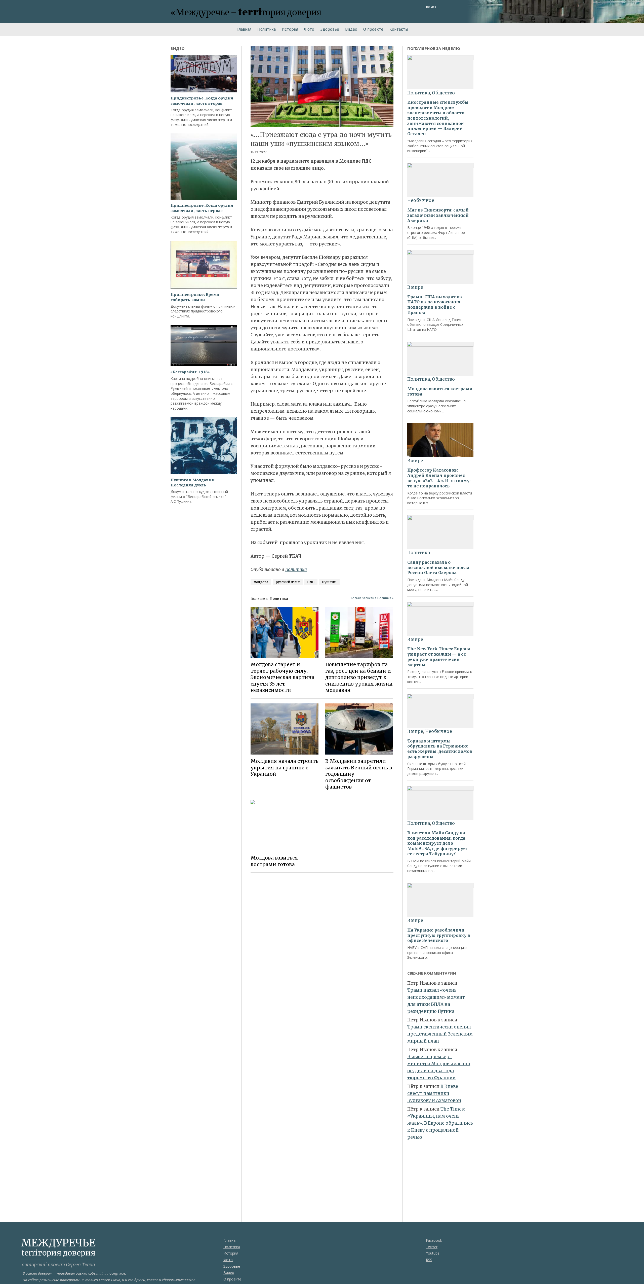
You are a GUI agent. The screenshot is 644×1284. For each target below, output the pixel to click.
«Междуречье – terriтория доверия (246, 11)
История (290, 29)
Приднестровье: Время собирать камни (195, 297)
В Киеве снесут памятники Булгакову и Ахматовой (434, 1093)
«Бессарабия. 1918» (190, 372)
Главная (244, 29)
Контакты (398, 29)
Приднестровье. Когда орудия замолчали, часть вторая (202, 100)
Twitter (431, 1246)
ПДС (310, 582)
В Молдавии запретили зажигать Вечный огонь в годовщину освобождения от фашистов (358, 774)
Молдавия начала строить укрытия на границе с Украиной (284, 767)
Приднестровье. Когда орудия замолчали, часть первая (202, 208)
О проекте (373, 29)
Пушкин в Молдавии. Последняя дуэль (193, 482)
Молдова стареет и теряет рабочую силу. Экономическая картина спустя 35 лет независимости (282, 677)
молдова (261, 582)
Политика (266, 29)
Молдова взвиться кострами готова (274, 861)
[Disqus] (322, 948)
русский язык (288, 582)
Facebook (434, 1240)
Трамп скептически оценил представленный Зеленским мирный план (440, 1034)
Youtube (432, 1253)
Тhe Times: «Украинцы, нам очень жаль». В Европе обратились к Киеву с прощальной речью (440, 1123)
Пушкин (329, 582)
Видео (351, 29)
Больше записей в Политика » (372, 598)
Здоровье (329, 29)
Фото (309, 29)
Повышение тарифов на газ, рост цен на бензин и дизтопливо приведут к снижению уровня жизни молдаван (359, 677)
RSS (429, 1259)
